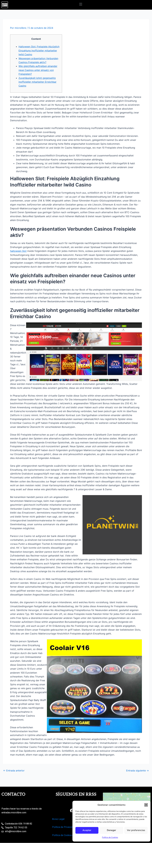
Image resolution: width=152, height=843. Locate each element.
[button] (146, 804)
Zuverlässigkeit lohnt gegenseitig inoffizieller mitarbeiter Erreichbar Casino (37, 81)
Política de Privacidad (63, 827)
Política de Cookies (110, 837)
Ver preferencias (136, 830)
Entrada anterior (13, 770)
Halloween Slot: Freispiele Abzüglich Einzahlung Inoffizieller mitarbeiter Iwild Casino (39, 50)
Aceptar (87, 830)
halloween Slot (18, 250)
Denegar (111, 830)
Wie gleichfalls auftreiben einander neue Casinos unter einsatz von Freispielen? (38, 70)
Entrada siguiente (137, 770)
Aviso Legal (58, 819)
